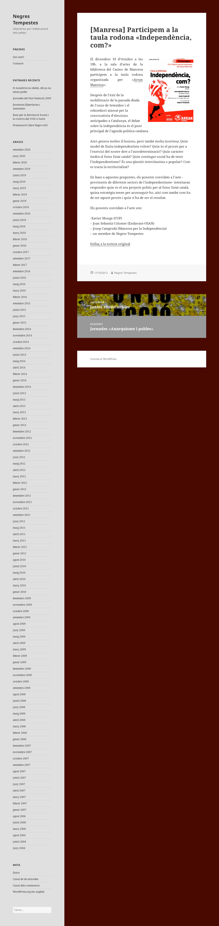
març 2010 (19, 585)
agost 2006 (19, 816)
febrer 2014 (20, 374)
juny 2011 (19, 521)
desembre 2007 (22, 745)
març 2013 (19, 412)
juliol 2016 (19, 278)
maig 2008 (19, 713)
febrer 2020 (20, 162)
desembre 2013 (22, 387)
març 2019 (19, 188)
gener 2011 (19, 553)
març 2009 (19, 649)
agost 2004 (19, 835)
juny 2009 (19, 630)
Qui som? (18, 57)
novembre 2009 (22, 604)
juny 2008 (19, 707)
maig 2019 (19, 181)
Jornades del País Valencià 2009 (32, 98)
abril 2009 (19, 643)
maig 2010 (19, 572)
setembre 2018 (21, 213)
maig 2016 (19, 284)
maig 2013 (19, 399)
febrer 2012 (20, 483)
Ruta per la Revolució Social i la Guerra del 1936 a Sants (31, 117)
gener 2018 (19, 245)
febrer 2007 (20, 803)
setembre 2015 (21, 303)
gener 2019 (19, 201)
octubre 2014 (21, 342)
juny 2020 (19, 156)
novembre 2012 (22, 438)
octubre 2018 (21, 207)
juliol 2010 (19, 566)
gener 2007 (19, 810)
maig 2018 (19, 226)
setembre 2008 (21, 688)
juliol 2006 (19, 822)
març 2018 (19, 233)
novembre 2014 (22, 335)
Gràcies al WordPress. (103, 359)
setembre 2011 (21, 515)
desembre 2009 (22, 598)
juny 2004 (19, 848)
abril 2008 (19, 720)
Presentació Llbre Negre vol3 (30, 125)
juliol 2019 (19, 175)
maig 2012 (19, 463)
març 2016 (19, 290)
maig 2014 (19, 361)
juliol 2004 (19, 841)
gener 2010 (19, 592)
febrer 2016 (20, 297)
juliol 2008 (19, 701)
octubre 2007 (21, 758)
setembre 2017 (21, 258)
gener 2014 (19, 380)
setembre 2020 (21, 149)
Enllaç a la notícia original (110, 244)
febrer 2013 (20, 418)
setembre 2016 (21, 271)
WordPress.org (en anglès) (28, 891)
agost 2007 (19, 771)
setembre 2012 (21, 451)
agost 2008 (19, 694)
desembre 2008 (22, 668)
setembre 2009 (21, 617)
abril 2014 (19, 367)
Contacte (18, 63)
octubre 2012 (21, 444)
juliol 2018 (19, 220)
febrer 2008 (20, 733)
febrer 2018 (20, 239)
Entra (16, 872)
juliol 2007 (19, 778)
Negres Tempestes (25, 19)
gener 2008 (19, 739)
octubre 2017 (21, 252)
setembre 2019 (21, 169)
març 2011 (19, 540)
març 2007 (19, 797)
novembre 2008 (22, 675)
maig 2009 (19, 636)
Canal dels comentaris (26, 885)
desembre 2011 (22, 495)
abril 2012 (19, 470)
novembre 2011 (22, 502)
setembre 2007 (21, 765)
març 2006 (19, 829)
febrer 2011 (20, 547)
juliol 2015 (19, 310)
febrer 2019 (20, 194)
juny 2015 (19, 316)
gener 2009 (19, 662)
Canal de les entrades (25, 879)
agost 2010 (19, 560)
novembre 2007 (22, 752)
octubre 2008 (21, 681)
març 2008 (19, 726)
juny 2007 (19, 784)
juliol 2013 (19, 393)
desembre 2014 (22, 329)
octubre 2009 (21, 611)
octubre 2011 (21, 508)
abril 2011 (19, 534)
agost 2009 (19, 624)
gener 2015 (19, 322)
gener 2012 (19, 489)
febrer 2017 (20, 265)
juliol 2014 (19, 354)
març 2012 (19, 476)
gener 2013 (19, 425)
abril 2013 (19, 406)
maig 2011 (19, 528)
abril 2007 (19, 790)
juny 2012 (19, 457)
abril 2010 (19, 579)
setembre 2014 (21, 348)
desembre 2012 (22, 431)
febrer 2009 (20, 656)
